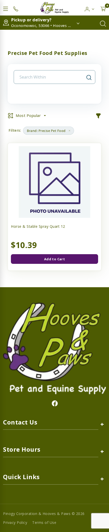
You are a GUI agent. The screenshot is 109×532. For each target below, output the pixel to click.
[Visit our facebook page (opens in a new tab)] (54, 403)
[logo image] (54, 8)
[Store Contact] (15, 8)
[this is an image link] (54, 348)
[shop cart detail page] (103, 8)
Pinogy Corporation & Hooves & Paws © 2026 (44, 513)
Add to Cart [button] (54, 259)
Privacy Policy (15, 522)
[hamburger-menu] (5, 8)
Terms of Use (44, 522)
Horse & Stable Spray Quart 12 (38, 226)
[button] (89, 8)
